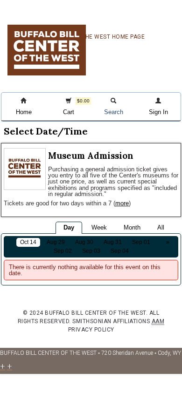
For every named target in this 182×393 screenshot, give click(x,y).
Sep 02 (63, 251)
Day (68, 227)
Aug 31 (113, 242)
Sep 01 (141, 242)
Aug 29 (56, 242)
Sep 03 (91, 251)
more (122, 203)
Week (99, 227)
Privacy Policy (91, 329)
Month (132, 227)
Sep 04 (120, 251)
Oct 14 (28, 242)
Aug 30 (84, 242)
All (160, 227)
